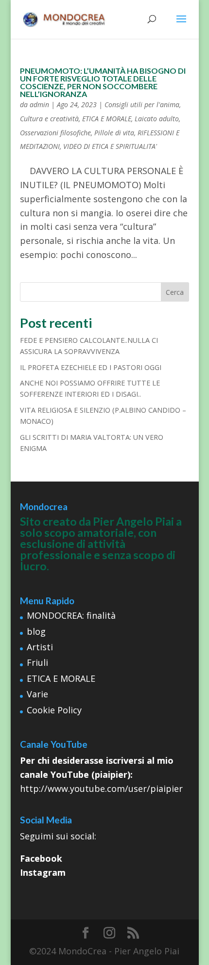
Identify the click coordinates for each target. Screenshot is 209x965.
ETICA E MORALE (106, 118)
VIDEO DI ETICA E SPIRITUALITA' (110, 146)
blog (36, 631)
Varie (37, 694)
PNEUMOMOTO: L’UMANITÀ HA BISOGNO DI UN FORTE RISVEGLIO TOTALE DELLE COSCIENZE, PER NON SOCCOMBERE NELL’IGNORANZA (103, 82)
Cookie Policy (54, 710)
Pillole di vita (114, 132)
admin (39, 104)
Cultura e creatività (49, 118)
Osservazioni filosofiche (55, 132)
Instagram (43, 872)
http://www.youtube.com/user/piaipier (101, 788)
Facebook (41, 858)
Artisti (40, 647)
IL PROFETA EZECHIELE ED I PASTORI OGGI (90, 367)
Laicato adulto (157, 118)
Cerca (175, 292)
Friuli (37, 662)
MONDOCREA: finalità (71, 615)
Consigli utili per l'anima (141, 104)
